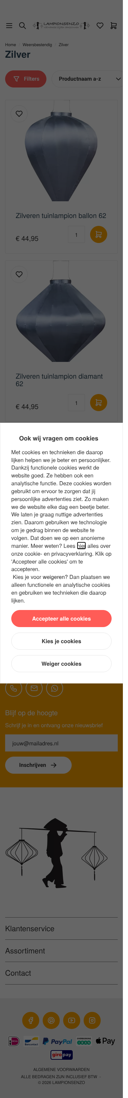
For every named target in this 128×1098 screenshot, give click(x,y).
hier (81, 546)
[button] (61, 618)
